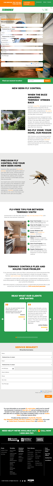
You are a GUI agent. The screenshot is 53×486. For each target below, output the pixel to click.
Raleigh (16, 419)
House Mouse (30, 456)
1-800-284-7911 (16, 4)
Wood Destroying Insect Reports (13, 473)
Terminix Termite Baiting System (13, 459)
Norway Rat (38, 456)
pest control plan (16, 276)
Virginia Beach (13, 421)
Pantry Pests (30, 461)
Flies (36, 454)
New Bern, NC (27, 410)
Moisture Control (21, 460)
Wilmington (10, 419)
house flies (36, 106)
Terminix (10, 190)
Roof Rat (37, 461)
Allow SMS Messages (37, 63)
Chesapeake (21, 421)
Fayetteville (32, 418)
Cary (33, 419)
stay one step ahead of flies (35, 215)
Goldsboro (28, 419)
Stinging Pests (38, 463)
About (44, 2)
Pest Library (31, 448)
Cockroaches (4, 452)
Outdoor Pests (4, 450)
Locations (48, 460)
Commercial (38, 2)
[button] (30, 323)
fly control (49, 111)
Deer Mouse (38, 452)
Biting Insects (38, 450)
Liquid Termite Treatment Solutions (13, 455)
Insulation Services (21, 454)
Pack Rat (37, 458)
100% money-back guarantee (36, 286)
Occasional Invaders (29, 459)
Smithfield (40, 421)
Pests (2, 448)
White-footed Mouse (30, 468)
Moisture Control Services (21, 450)
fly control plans (30, 408)
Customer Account (27, 3)
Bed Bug (3, 454)
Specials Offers (47, 454)
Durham (40, 419)
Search (47, 80)
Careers (49, 2)
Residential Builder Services (12, 464)
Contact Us (48, 458)
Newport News (30, 421)
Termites (12, 448)
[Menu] (46, 10)
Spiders (29, 463)
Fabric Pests (30, 454)
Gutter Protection (21, 457)
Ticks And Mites (38, 465)
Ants (28, 450)
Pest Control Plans (47, 450)
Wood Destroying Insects (12, 468)
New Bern (47, 139)
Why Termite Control (13, 451)
